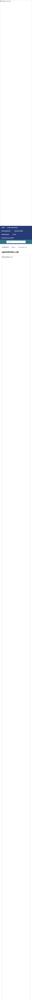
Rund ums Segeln (12, 227)
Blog (14, 234)
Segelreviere (5, 234)
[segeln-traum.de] (16, 225)
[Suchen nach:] (16, 242)
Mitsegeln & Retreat (7, 238)
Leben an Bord (18, 231)
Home (3, 227)
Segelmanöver (5, 231)
